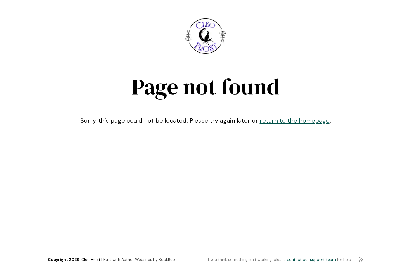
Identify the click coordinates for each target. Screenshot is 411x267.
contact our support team (311, 259)
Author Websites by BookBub (148, 259)
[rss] (361, 259)
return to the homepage (295, 120)
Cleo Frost (90, 259)
